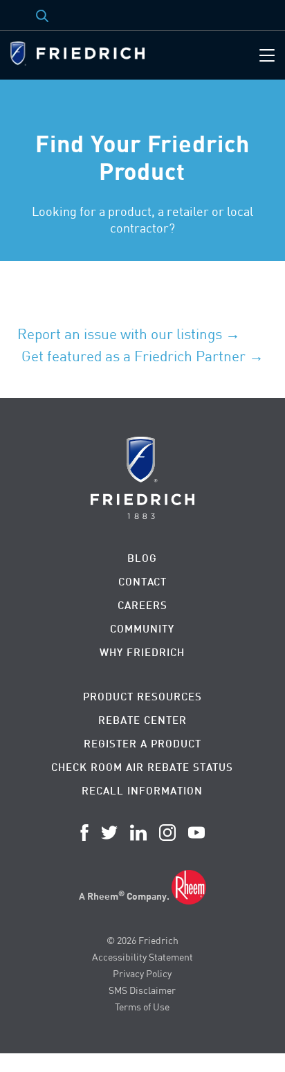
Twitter (109, 832)
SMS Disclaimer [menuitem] (142, 990)
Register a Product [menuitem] (142, 743)
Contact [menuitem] (142, 581)
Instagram (167, 832)
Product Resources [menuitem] (142, 696)
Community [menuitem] (142, 629)
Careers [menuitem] (142, 605)
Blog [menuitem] (142, 558)
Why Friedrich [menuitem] (142, 652)
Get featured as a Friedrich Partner (133, 356)
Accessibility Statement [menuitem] (142, 957)
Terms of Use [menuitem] (142, 1006)
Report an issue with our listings (119, 334)
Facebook (84, 832)
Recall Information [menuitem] (142, 790)
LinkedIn (138, 832)
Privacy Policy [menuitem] (142, 973)
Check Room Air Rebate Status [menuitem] (142, 767)
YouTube (196, 832)
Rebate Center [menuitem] (142, 720)
